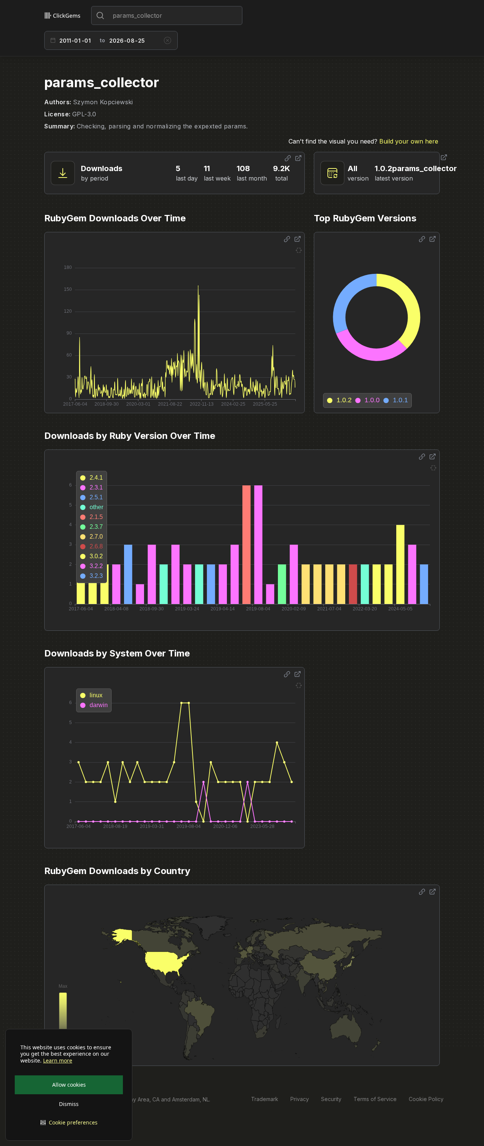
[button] (69, 1122)
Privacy (299, 1099)
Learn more (57, 1060)
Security (331, 1099)
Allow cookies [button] (69, 1084)
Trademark (264, 1099)
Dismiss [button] (69, 1103)
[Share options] (288, 158)
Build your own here (408, 141)
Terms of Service (375, 1099)
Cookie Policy (426, 1099)
